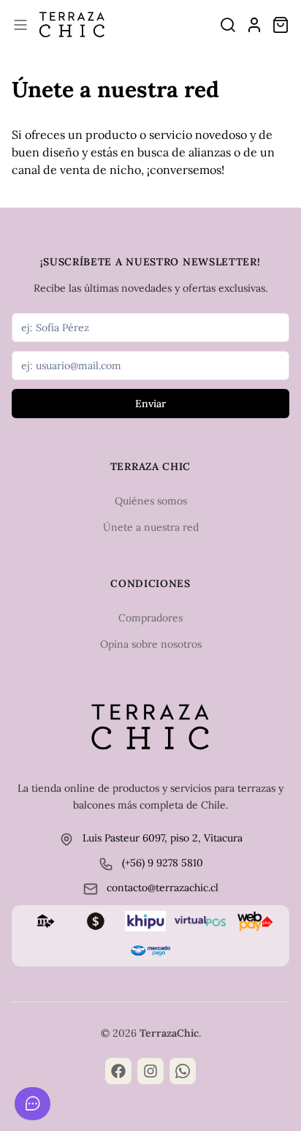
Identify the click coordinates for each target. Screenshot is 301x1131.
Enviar (150, 403)
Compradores (150, 617)
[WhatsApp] (182, 1071)
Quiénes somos (151, 500)
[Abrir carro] (280, 25)
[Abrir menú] (20, 25)
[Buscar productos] (228, 25)
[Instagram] (150, 1071)
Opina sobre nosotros (151, 644)
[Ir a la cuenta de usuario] (254, 25)
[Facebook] (118, 1071)
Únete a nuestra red (151, 527)
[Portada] (72, 25)
